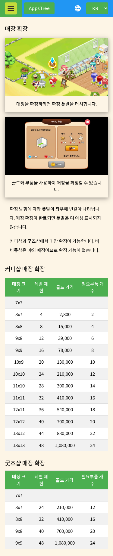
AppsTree (39, 8)
